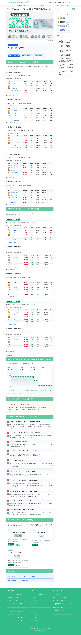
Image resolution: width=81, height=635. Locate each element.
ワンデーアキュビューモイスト (15, 620)
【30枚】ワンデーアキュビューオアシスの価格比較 (66, 41)
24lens (12, 237)
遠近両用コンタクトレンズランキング (62, 613)
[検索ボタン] (73, 2)
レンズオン (13, 239)
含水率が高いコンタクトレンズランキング (63, 607)
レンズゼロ (13, 202)
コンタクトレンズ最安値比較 (15, 594)
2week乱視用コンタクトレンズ (15, 608)
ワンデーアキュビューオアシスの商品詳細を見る (17, 580)
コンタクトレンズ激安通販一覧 (38, 594)
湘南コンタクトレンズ (16, 90)
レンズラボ (33, 611)
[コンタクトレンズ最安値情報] (18, 2)
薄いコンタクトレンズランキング (61, 610)
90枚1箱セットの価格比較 (65, 52)
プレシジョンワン (12, 622)
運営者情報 (33, 628)
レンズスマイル (34, 614)
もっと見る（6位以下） (12, 95)
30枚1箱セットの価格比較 (65, 42)
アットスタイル (14, 113)
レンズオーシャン (35, 620)
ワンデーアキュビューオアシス (15, 617)
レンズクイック (14, 85)
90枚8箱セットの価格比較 (65, 58)
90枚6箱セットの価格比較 (65, 56)
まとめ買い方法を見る (38, 55)
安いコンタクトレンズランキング (61, 597)
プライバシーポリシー (40, 628)
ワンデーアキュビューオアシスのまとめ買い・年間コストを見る (21, 576)
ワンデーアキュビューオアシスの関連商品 (66, 72)
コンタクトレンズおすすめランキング (62, 594)
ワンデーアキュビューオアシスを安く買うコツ (66, 65)
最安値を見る (18, 544)
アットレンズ (14, 83)
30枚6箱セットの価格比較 (65, 46)
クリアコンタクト (15, 92)
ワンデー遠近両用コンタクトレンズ (16, 606)
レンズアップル (14, 88)
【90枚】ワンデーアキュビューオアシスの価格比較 (66, 51)
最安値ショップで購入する (14, 55)
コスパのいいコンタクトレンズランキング (63, 600)
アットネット (14, 264)
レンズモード (14, 174)
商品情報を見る (11, 544)
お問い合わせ (47, 628)
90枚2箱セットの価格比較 (65, 54)
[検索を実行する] (73, 9)
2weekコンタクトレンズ (14, 600)
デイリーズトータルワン (14, 614)
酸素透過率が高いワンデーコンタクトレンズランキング (63, 604)
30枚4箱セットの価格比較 (65, 45)
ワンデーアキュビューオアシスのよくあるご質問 (66, 68)
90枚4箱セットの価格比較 (65, 55)
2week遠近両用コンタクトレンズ (16, 611)
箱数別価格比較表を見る (26, 55)
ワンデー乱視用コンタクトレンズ (16, 603)
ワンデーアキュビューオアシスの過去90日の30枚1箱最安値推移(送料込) (66, 61)
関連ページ (61, 74)
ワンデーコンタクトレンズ (14, 597)
